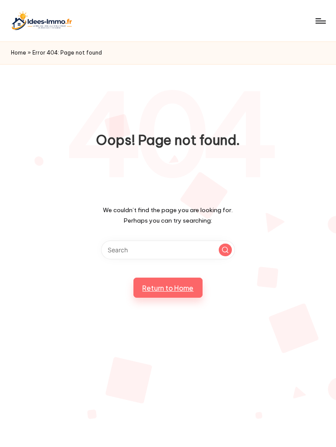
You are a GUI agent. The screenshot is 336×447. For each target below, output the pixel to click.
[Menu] (320, 21)
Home (18, 52)
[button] (225, 250)
